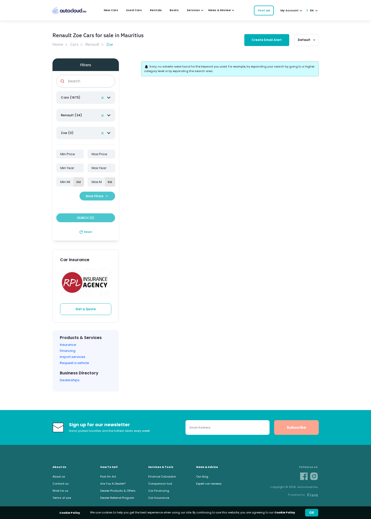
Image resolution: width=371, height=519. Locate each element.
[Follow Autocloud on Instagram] (314, 476)
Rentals (156, 10)
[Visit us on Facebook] (304, 476)
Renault (92, 44)
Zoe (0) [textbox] (67, 132)
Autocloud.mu (69, 10)
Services (193, 10)
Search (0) (85, 218)
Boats (174, 10)
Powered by (296, 495)
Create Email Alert (267, 40)
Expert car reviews (209, 484)
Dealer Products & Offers (118, 491)
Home (57, 44)
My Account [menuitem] (289, 10)
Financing (67, 351)
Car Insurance (158, 498)
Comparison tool (160, 484)
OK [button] (311, 512)
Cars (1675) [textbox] (70, 97)
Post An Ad (108, 477)
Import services (72, 357)
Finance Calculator (162, 477)
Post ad (264, 10)
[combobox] (85, 97)
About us (58, 477)
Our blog (202, 477)
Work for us (60, 491)
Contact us (60, 484)
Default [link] (307, 40)
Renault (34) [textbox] (71, 115)
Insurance (68, 345)
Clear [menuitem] (102, 98)
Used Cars (134, 10)
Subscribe (296, 427)
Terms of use (61, 498)
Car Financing (158, 491)
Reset (85, 232)
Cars (74, 44)
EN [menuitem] (311, 10)
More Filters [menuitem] (97, 196)
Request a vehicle (74, 363)
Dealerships (70, 380)
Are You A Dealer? (112, 484)
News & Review (219, 10)
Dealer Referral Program (117, 498)
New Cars (111, 10)
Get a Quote (85, 309)
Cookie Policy (284, 512)
